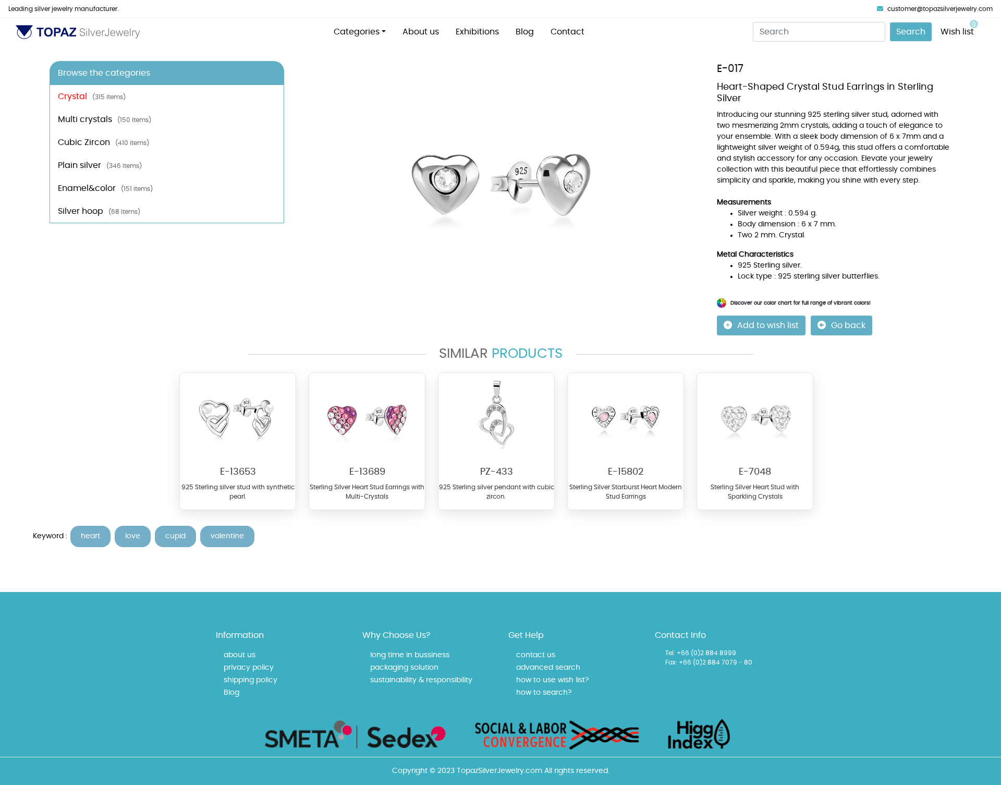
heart (90, 536)
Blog (525, 32)
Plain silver (100, 165)
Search (910, 32)
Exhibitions (477, 32)
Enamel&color (105, 188)
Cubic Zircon (103, 142)
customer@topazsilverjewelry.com (940, 9)
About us (420, 32)
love (132, 536)
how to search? (543, 692)
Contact (567, 32)
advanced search (548, 667)
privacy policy (249, 667)
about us (239, 655)
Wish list (958, 28)
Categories (357, 32)
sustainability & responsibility (421, 680)
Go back (848, 325)
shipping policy (250, 680)
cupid (175, 536)
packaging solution (404, 667)
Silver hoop (99, 211)
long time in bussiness (409, 655)
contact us (535, 655)
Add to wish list (768, 325)
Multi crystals (104, 119)
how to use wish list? (552, 680)
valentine (227, 536)
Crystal (92, 96)
